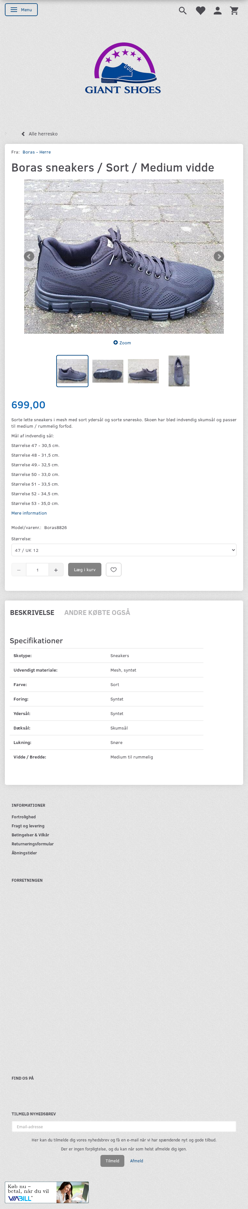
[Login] (217, 10)
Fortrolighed (24, 816)
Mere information (29, 513)
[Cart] (234, 10)
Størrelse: (21, 538)
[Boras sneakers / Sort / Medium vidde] (124, 256)
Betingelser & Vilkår (30, 834)
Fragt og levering (28, 825)
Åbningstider (24, 852)
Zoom (125, 342)
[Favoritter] (200, 10)
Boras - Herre (37, 152)
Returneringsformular (33, 843)
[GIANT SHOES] (124, 71)
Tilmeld (112, 1161)
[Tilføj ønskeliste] (113, 569)
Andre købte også (97, 612)
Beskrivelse (32, 612)
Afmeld (136, 1161)
